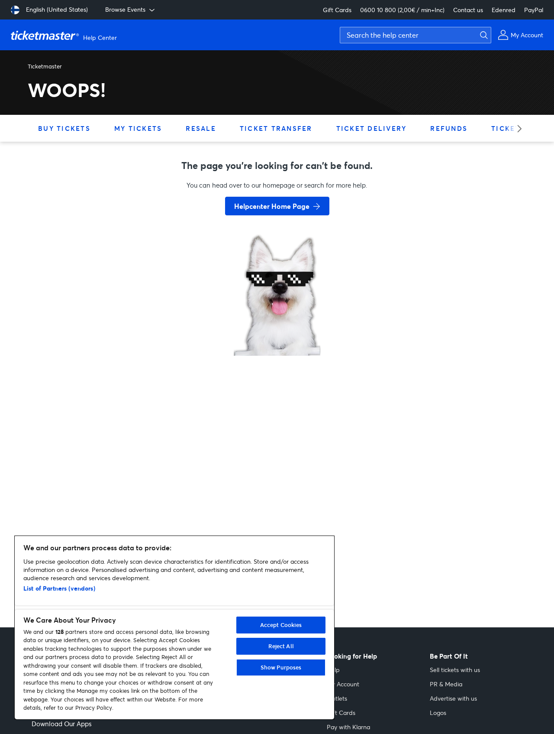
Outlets (337, 698)
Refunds (448, 128)
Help (333, 670)
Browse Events (125, 9)
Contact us (468, 10)
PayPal (533, 10)
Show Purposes (281, 667)
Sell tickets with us (455, 670)
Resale (201, 128)
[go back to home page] (277, 325)
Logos (438, 712)
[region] (174, 627)
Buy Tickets (64, 128)
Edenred (503, 10)
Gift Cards (337, 10)
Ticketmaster (45, 66)
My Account (343, 684)
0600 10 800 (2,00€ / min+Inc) (402, 10)
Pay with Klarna (348, 727)
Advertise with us (453, 698)
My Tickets (138, 128)
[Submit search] (482, 35)
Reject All (281, 646)
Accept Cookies (281, 625)
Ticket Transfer (276, 128)
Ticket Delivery (371, 128)
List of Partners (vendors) (59, 588)
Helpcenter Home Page (271, 206)
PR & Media (446, 684)
